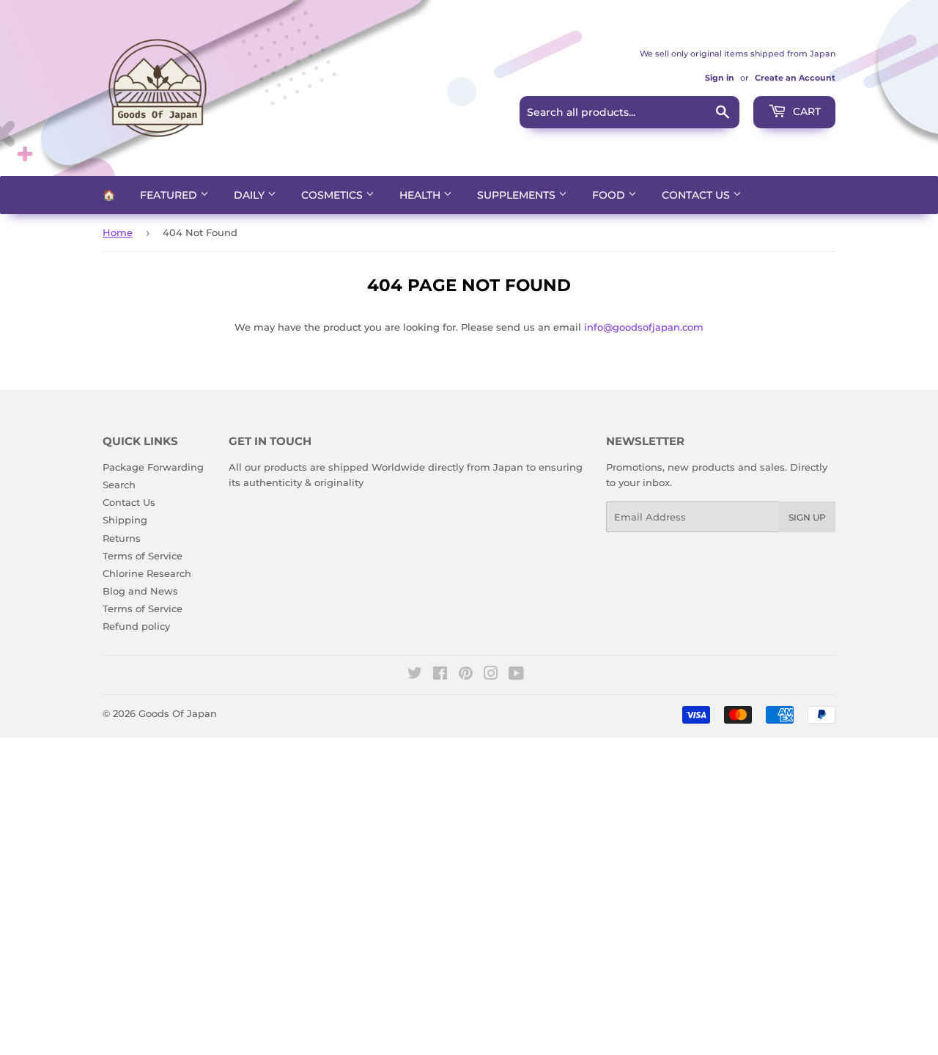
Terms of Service (142, 556)
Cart (805, 111)
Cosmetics (333, 195)
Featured (170, 195)
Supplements (517, 195)
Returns (122, 538)
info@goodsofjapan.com (644, 327)
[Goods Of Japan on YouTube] (516, 675)
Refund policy (136, 626)
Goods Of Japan (178, 713)
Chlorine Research (147, 573)
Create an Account (795, 78)
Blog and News (140, 591)
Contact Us (697, 195)
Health (421, 195)
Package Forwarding (153, 467)
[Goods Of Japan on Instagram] (491, 675)
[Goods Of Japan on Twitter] (414, 675)
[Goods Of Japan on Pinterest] (465, 675)
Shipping (125, 520)
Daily (250, 195)
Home (118, 232)
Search (119, 484)
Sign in (719, 78)
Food (610, 195)
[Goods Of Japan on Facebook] (440, 675)
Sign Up (807, 517)
